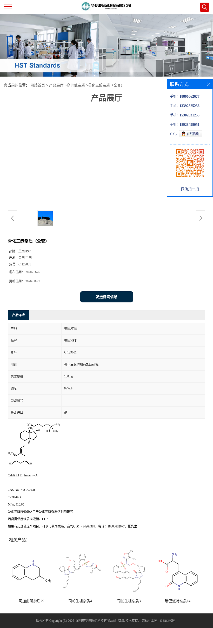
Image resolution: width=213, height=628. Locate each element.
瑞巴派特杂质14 (177, 601)
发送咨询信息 (106, 297)
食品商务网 (167, 621)
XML (121, 621)
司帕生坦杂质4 (80, 601)
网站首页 (37, 85)
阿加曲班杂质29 (31, 601)
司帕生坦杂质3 (129, 601)
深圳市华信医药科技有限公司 (96, 621)
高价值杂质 (76, 85)
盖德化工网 (149, 621)
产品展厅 (56, 85)
